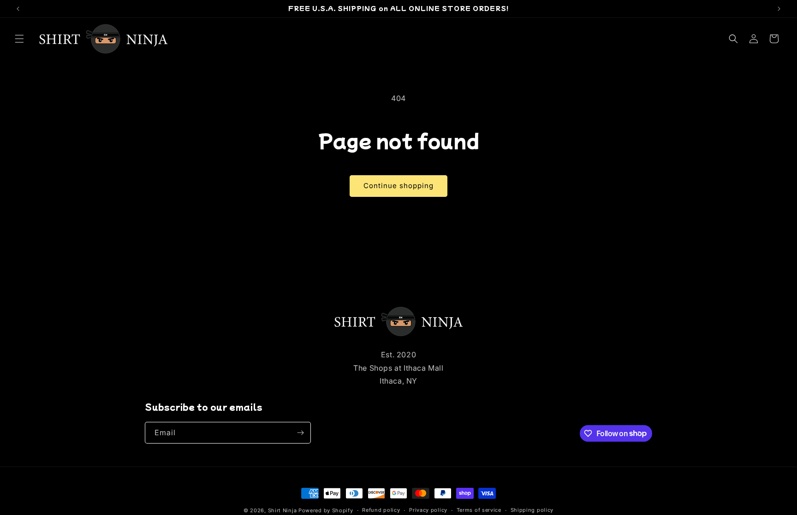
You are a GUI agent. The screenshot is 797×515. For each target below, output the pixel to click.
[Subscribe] (300, 433)
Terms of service (479, 510)
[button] (19, 39)
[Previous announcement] (18, 9)
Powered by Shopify (325, 510)
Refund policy (381, 510)
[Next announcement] (779, 9)
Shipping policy (532, 510)
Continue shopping (398, 185)
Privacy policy (428, 510)
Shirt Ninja (283, 510)
